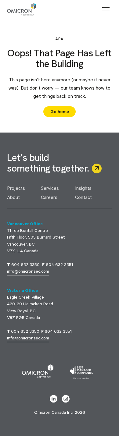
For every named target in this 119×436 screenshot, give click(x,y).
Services (50, 189)
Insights (83, 189)
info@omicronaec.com (28, 272)
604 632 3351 (59, 265)
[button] (106, 10)
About (13, 198)
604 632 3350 (25, 265)
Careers (49, 198)
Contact (83, 198)
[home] (21, 10)
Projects (16, 189)
